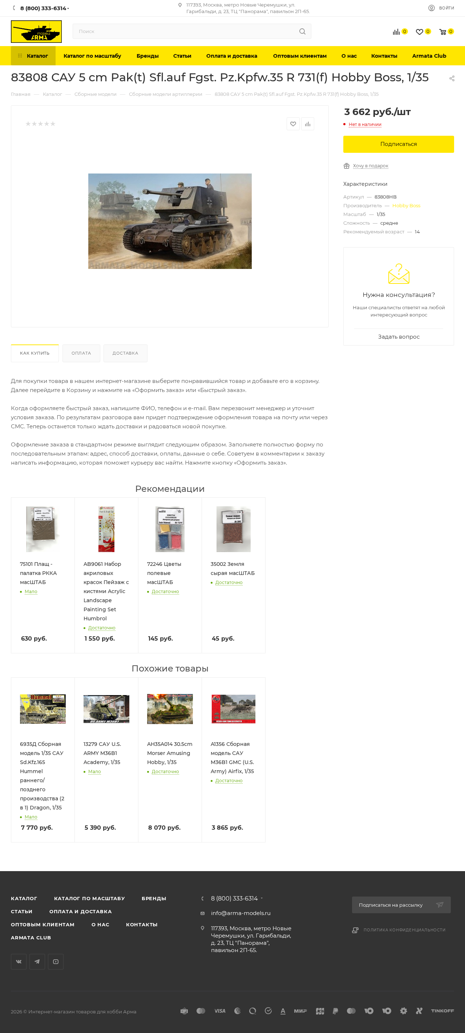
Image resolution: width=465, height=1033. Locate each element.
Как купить (35, 353)
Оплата (81, 353)
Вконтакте (19, 961)
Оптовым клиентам (43, 924)
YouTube (56, 961)
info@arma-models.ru (241, 913)
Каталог (24, 898)
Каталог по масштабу (89, 898)
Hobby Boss (406, 205)
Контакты (142, 924)
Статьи (22, 911)
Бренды (154, 898)
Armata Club (31, 937)
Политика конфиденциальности (405, 930)
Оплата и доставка (80, 911)
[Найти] (302, 31)
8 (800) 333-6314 (234, 899)
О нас (100, 924)
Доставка (125, 353)
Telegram (37, 961)
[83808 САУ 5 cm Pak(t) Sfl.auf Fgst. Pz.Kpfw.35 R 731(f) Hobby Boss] (170, 221)
